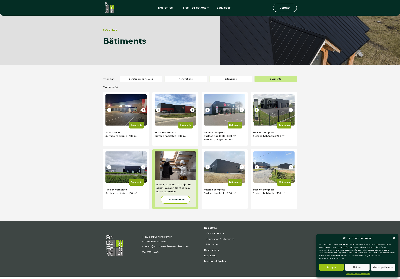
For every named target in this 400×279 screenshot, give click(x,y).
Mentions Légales (215, 261)
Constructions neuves (141, 79)
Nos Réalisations (194, 7)
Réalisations (211, 250)
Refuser (357, 267)
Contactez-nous (175, 199)
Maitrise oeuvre (215, 233)
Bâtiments (275, 79)
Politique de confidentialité (358, 273)
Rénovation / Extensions (220, 238)
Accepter (331, 267)
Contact (285, 7)
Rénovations (186, 79)
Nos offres (165, 7)
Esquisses (224, 7)
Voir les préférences (383, 267)
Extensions (231, 79)
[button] (393, 238)
